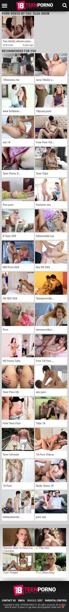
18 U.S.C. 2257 (35, 600)
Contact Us (9, 600)
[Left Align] (5, 5)
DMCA (21, 600)
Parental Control (56, 600)
